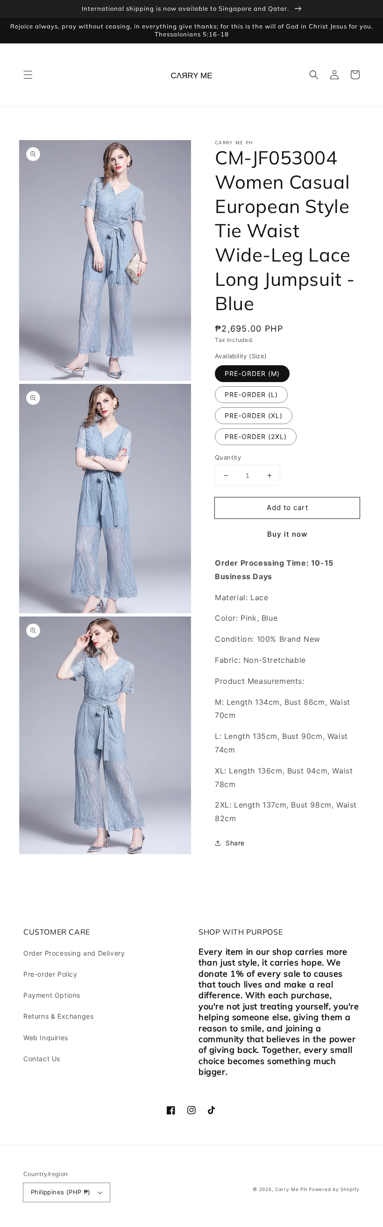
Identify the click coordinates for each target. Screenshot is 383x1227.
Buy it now (287, 534)
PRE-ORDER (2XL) (256, 436)
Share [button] (235, 843)
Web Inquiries (45, 1038)
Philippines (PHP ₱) (61, 1192)
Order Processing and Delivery (74, 953)
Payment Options (51, 995)
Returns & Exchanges (58, 1016)
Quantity (228, 457)
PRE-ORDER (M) (252, 373)
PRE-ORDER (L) (251, 394)
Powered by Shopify (334, 1189)
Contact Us (41, 1059)
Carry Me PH (291, 1189)
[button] (28, 74)
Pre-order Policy (50, 974)
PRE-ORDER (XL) (254, 415)
